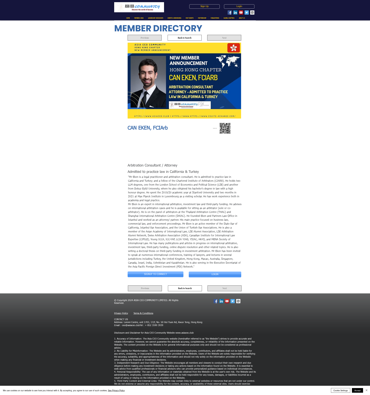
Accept (357, 390)
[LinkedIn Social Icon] (235, 12)
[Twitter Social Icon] (247, 12)
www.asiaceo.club (184, 333)
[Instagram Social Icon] (252, 12)
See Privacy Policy (116, 390)
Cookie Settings (340, 390)
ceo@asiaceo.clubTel (132, 325)
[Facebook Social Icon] (230, 12)
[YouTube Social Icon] (241, 12)
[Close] (366, 390)
